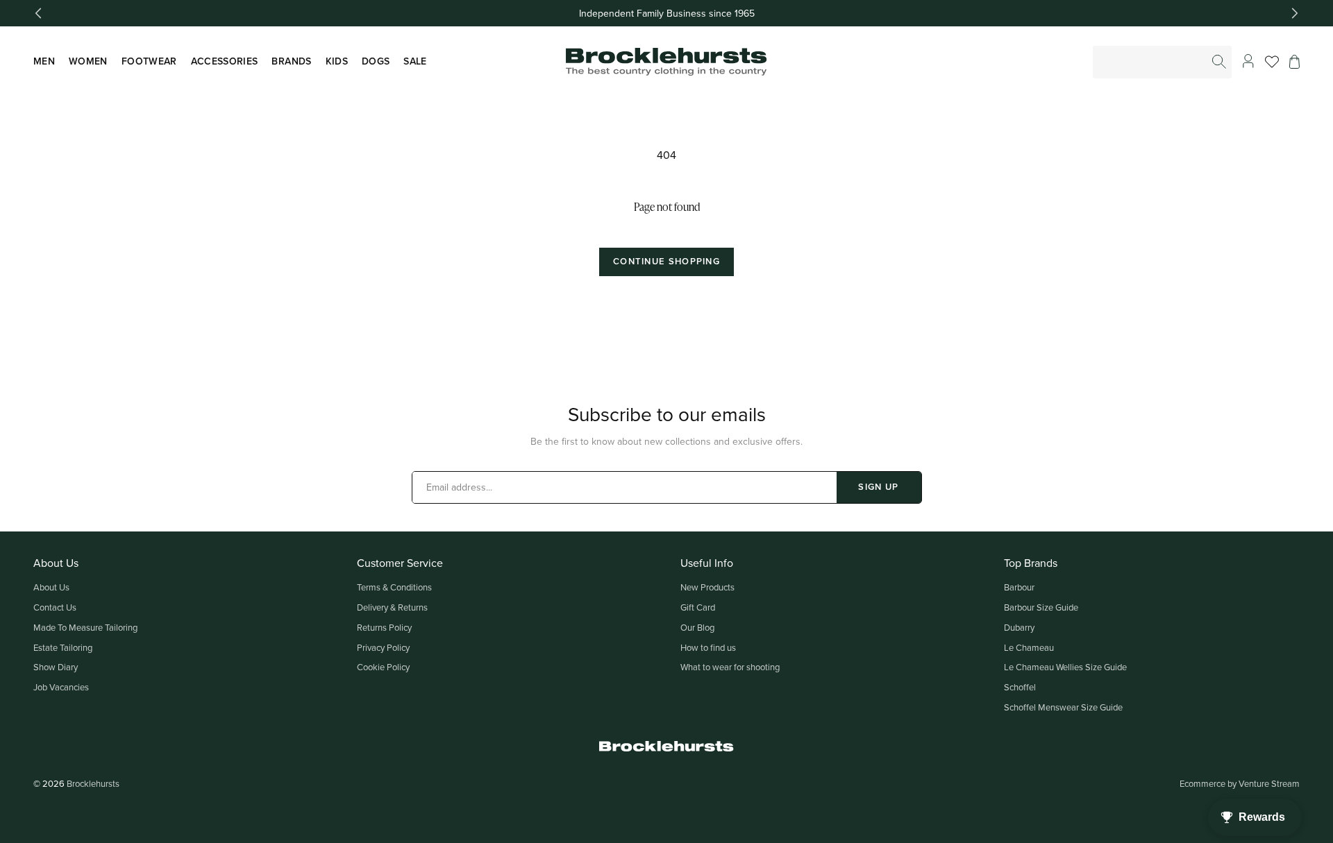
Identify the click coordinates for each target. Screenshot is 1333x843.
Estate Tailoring (62, 647)
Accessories (224, 61)
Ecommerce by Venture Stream (1240, 783)
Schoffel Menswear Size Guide (1063, 707)
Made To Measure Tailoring (85, 627)
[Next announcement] (1295, 13)
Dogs (375, 61)
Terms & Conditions (394, 587)
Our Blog (697, 627)
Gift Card (697, 607)
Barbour (1019, 587)
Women (88, 61)
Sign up (878, 486)
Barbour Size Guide (1041, 607)
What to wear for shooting (730, 667)
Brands (291, 61)
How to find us (708, 647)
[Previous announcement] (38, 13)
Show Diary (55, 667)
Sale (414, 61)
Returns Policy (384, 627)
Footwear (149, 61)
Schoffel (1020, 687)
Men (44, 61)
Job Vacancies (61, 687)
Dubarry (1019, 627)
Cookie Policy (383, 667)
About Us (51, 587)
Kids (337, 61)
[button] (1294, 62)
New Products (707, 587)
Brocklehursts (93, 783)
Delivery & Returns (392, 607)
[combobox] (1162, 62)
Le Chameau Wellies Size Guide (1065, 667)
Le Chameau (1029, 647)
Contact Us (54, 607)
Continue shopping (666, 261)
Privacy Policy (383, 647)
